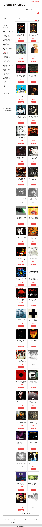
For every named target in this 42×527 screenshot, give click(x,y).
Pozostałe (6, 78)
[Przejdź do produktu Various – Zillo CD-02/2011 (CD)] (33, 131)
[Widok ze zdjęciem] (36, 20)
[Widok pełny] (38, 20)
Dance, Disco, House (7, 43)
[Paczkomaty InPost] (8, 110)
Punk (5, 72)
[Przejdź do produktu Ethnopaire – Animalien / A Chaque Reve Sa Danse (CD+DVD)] (21, 252)
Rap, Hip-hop (6, 58)
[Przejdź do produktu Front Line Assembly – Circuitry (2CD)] (33, 231)
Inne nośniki (5, 86)
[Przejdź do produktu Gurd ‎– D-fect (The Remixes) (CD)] (21, 477)
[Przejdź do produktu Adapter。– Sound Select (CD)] (33, 69)
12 (32, 513)
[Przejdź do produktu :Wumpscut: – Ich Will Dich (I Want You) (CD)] (33, 211)
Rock (5, 64)
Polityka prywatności (28, 519)
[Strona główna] (14, 5)
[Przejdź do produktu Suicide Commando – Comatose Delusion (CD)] (21, 211)
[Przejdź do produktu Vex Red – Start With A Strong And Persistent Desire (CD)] (33, 90)
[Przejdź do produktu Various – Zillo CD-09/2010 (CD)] (21, 172)
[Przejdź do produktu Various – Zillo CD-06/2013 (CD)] (21, 131)
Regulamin (4, 521)
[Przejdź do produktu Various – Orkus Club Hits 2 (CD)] (33, 498)
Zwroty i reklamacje (6, 519)
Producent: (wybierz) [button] (7, 93)
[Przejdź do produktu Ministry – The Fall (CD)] (21, 192)
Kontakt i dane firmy (35, 519)
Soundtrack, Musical (7, 66)
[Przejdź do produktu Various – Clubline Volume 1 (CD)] (21, 293)
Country (5, 41)
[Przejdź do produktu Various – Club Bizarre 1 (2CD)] (33, 49)
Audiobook (6, 77)
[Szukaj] (38, 13)
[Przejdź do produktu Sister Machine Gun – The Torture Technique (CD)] (33, 192)
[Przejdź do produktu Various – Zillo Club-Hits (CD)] (21, 498)
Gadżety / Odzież (6, 87)
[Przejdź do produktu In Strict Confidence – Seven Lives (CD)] (33, 416)
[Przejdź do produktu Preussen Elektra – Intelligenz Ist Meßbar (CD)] (33, 375)
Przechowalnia (12, 522)
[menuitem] (5, 16)
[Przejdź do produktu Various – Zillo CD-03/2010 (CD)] (33, 172)
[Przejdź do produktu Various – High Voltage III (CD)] (33, 477)
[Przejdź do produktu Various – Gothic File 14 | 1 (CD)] (33, 110)
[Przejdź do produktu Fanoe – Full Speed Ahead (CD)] (21, 395)
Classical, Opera (7, 39)
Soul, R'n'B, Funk (7, 68)
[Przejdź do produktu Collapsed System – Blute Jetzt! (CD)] (33, 395)
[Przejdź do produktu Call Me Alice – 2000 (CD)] (21, 334)
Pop (5, 62)
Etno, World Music (7, 65)
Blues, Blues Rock (7, 37)
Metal (5, 70)
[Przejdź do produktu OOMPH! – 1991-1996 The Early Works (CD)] (33, 272)
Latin (5, 54)
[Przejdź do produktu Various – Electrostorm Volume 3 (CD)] (21, 375)
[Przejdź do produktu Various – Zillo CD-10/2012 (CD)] (33, 151)
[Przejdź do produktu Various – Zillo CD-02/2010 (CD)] (21, 151)
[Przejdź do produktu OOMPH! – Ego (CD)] (21, 313)
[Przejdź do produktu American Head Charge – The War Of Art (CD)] (21, 456)
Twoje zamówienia (13, 519)
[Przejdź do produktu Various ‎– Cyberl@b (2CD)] (21, 49)
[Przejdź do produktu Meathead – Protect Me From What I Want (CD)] (21, 354)
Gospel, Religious (7, 69)
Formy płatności (19, 519)
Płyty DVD (4, 83)
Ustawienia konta (13, 521)
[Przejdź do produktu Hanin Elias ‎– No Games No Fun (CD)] (33, 456)
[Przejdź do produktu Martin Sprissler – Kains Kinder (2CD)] (21, 436)
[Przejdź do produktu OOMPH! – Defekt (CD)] (33, 334)
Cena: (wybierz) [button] (6, 96)
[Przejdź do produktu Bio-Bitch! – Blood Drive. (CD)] (33, 293)
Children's (6, 40)
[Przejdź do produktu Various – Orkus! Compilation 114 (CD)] (21, 110)
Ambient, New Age (7, 31)
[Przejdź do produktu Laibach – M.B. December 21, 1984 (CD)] (33, 313)
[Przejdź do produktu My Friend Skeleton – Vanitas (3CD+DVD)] (21, 28)
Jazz (5, 53)
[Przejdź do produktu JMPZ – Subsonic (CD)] (33, 252)
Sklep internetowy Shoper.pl (21, 526)
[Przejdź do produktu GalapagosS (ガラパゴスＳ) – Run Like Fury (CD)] (21, 89)
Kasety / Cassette (6, 82)
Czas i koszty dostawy (20, 521)
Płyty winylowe (5, 85)
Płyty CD (4, 27)
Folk (5, 47)
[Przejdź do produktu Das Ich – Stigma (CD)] (21, 231)
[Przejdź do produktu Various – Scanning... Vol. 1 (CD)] (33, 436)
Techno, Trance (7, 73)
